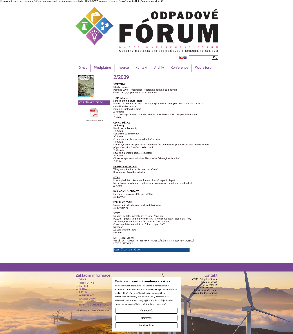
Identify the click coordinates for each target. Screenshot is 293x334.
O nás (82, 68)
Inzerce (123, 68)
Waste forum (204, 68)
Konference (179, 68)
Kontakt (141, 68)
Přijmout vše (146, 310)
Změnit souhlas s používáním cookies (103, 305)
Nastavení (146, 318)
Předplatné (102, 68)
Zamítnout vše (146, 325)
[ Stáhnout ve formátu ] (94, 120)
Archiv (159, 68)
